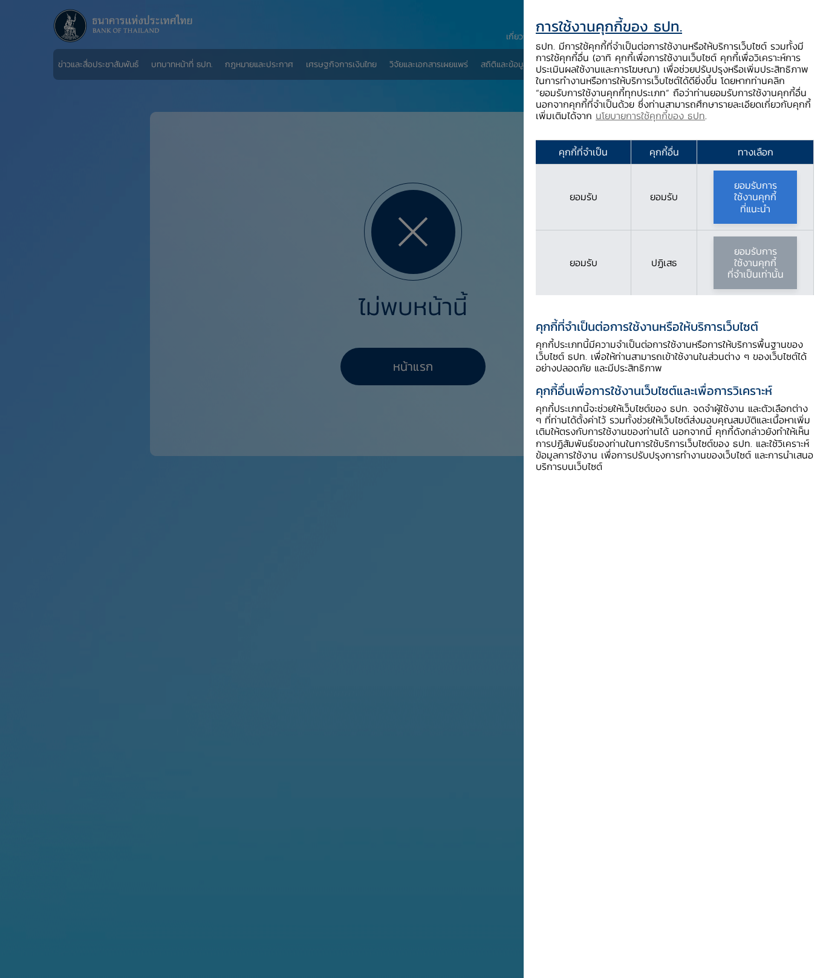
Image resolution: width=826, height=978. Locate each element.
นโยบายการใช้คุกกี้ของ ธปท (650, 115)
